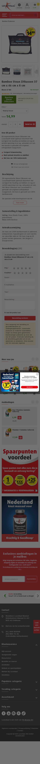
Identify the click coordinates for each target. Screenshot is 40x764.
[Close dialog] (37, 374)
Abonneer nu (30, 387)
